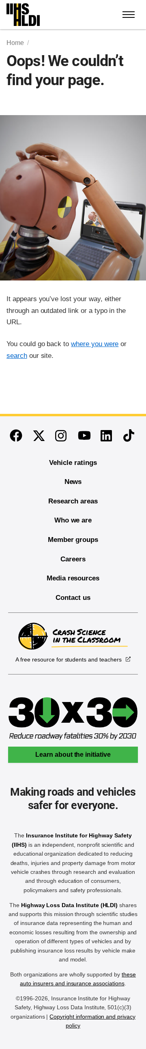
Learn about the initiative (73, 754)
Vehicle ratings (73, 463)
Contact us (73, 598)
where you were (94, 344)
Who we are (73, 520)
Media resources (73, 578)
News (73, 482)
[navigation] (129, 14)
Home (15, 42)
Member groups (73, 540)
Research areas (72, 501)
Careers (73, 559)
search (16, 356)
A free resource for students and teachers (68, 659)
